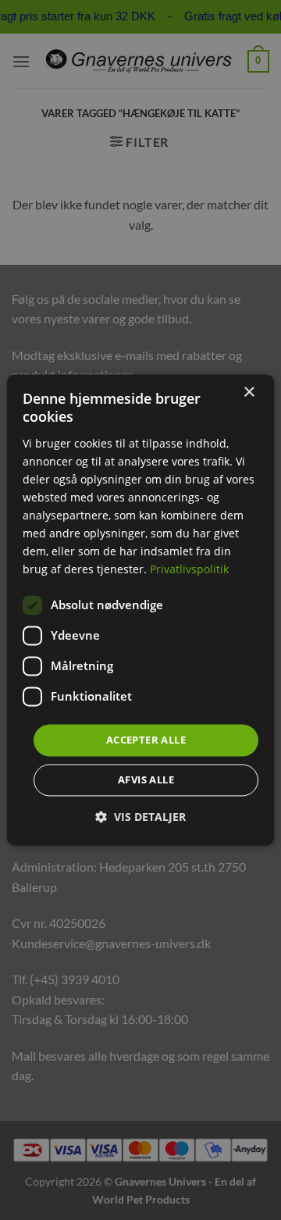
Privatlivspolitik (189, 569)
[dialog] (140, 609)
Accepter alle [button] (146, 740)
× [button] (248, 392)
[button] (140, 817)
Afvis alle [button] (146, 780)
